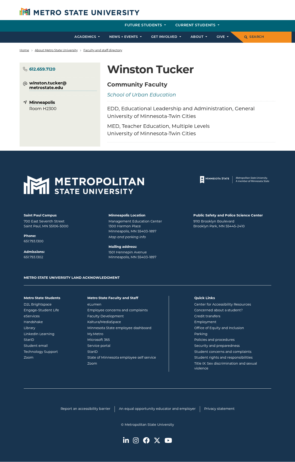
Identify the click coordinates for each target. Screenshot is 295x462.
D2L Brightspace (52, 304)
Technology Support (41, 352)
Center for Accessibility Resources (222, 304)
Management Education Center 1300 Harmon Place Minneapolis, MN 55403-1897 (135, 226)
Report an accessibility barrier (85, 409)
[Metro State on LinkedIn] (126, 441)
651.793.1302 (33, 257)
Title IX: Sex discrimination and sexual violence (225, 366)
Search (256, 37)
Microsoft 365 (117, 340)
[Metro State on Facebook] (146, 441)
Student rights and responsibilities (223, 358)
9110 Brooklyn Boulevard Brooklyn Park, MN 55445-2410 (219, 224)
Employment (205, 322)
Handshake (52, 322)
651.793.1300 (34, 241)
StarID (47, 340)
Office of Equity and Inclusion (219, 328)
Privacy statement (219, 409)
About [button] (197, 37)
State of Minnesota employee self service (126, 358)
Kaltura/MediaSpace (122, 322)
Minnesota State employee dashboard (126, 328)
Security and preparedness (217, 346)
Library (48, 328)
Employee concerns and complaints (117, 310)
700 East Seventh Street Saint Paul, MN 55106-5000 (46, 224)
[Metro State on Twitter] (157, 441)
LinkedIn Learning (52, 334)
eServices (50, 316)
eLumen (113, 304)
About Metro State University (56, 50)
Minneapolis (42, 103)
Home (24, 50)
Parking (200, 334)
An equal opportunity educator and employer (157, 409)
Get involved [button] (164, 37)
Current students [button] (196, 25)
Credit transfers (207, 316)
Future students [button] (144, 25)
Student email (52, 346)
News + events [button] (124, 37)
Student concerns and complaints (222, 352)
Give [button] (221, 37)
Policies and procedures (214, 340)
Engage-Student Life (52, 310)
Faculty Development (105, 316)
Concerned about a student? (218, 310)
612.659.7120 (42, 70)
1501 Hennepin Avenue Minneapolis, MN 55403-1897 (132, 255)
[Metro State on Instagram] (136, 441)
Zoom (47, 358)
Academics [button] (85, 37)
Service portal (117, 346)
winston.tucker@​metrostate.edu (48, 85)
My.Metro (113, 334)
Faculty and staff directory (102, 50)
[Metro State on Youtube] (168, 441)
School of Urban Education (141, 95)
